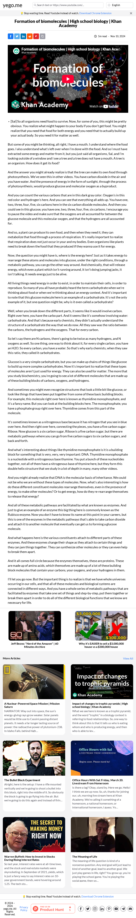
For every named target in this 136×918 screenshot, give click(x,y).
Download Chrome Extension (95, 13)
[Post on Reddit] (30, 36)
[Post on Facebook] (10, 36)
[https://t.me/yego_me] (123, 909)
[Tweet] (17, 36)
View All (128, 658)
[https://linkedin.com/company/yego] (102, 909)
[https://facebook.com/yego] (81, 909)
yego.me (12, 5)
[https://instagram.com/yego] (95, 909)
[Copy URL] (42, 36)
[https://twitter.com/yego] (88, 909)
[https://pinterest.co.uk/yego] (109, 909)
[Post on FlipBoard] (36, 36)
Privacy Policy (24, 909)
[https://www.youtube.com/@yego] (116, 909)
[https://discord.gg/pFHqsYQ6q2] (130, 909)
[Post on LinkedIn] (23, 36)
